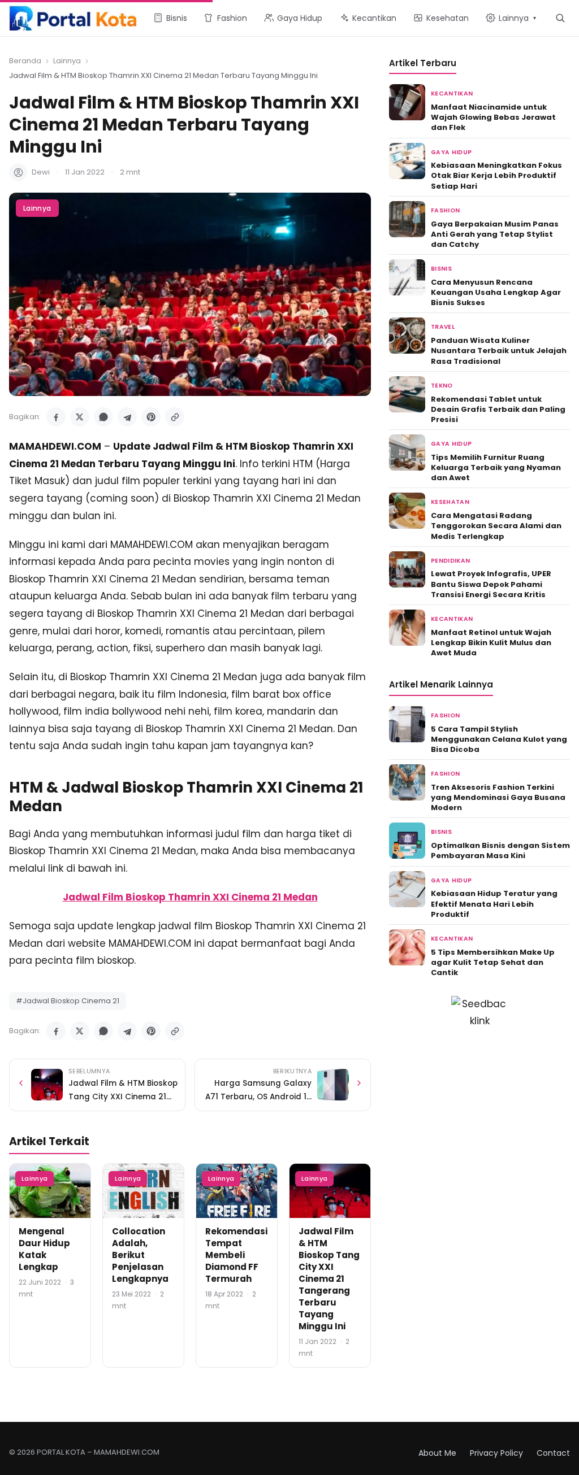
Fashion (445, 210)
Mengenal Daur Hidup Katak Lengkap (44, 1249)
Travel (443, 327)
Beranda (25, 60)
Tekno (442, 385)
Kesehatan (450, 502)
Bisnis (441, 268)
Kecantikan (452, 93)
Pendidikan (450, 560)
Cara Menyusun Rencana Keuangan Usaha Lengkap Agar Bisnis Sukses (496, 292)
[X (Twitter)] (79, 417)
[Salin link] (174, 417)
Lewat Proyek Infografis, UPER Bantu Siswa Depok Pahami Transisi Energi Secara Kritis (491, 583)
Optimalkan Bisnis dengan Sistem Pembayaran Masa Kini (500, 850)
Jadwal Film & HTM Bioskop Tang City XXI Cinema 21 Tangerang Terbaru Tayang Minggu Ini (329, 1278)
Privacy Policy (496, 1453)
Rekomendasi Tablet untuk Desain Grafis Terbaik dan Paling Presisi (498, 409)
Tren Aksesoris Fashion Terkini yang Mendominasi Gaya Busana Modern (498, 797)
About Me (437, 1453)
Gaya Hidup (451, 152)
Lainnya (67, 60)
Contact (553, 1453)
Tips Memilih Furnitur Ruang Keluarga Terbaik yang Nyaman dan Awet (496, 467)
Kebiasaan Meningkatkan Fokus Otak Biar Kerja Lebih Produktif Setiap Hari (496, 175)
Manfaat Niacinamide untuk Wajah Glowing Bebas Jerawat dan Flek (493, 117)
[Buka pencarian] (560, 18)
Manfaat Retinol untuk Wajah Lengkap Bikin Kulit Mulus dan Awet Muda (491, 642)
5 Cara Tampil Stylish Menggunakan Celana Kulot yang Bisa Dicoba (499, 739)
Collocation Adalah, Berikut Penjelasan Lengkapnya (140, 1255)
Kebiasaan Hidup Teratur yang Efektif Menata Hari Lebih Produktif (494, 903)
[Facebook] (56, 417)
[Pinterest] (151, 417)
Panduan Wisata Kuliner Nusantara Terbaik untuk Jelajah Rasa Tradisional (499, 350)
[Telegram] (127, 417)
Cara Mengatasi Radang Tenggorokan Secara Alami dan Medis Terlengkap (496, 525)
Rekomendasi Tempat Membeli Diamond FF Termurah (236, 1255)
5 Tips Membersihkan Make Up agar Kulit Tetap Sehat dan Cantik (493, 962)
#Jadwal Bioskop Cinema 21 (67, 1001)
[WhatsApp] (103, 417)
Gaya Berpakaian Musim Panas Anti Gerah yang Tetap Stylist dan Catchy (495, 234)
